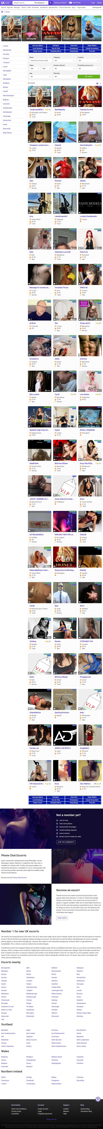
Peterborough (31, 997)
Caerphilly (80, 1057)
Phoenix (58, 181)
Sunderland (30, 1010)
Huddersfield (56, 987)
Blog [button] (73, 7)
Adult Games (7, 133)
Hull (78, 987)
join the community (66, 842)
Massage (17, 7)
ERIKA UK (84, 288)
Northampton (7, 112)
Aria (31, 216)
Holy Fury (84, 252)
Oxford (3, 997)
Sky (56, 323)
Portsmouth (5, 1000)
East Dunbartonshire (8, 1033)
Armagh (29, 1077)
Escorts (3, 7)
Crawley (4, 981)
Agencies (10, 7)
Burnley (3, 974)
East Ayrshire (81, 1030)
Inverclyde (55, 1037)
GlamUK (83, 535)
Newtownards (56, 1084)
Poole (79, 997)
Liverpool (6, 62)
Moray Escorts (31, 1040)
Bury (78, 974)
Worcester (55, 1016)
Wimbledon (30, 1016)
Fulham (28, 984)
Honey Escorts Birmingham (66, 570)
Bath (27, 968)
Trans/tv (24, 7)
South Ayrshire (82, 1043)
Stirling (28, 1046)
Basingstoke (5, 968)
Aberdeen (4, 1030)
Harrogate (80, 984)
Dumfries (55, 1030)
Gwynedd (80, 1060)
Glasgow (6, 58)
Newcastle (6, 129)
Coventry (6, 54)
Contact (66, 1109)
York (2, 1019)
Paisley (4, 1043)
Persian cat (34, 748)
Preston (29, 1000)
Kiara (82, 499)
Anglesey (4, 1057)
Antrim (3, 1077)
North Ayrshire (57, 1040)
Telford (79, 1010)
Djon (56, 606)
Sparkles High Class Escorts (41, 430)
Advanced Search (60, 3)
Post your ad (97, 7)
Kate (31, 252)
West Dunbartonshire (59, 1046)
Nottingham (7, 79)
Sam (31, 181)
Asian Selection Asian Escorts (67, 499)
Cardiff (5, 91)
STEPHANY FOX (86, 641)
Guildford (55, 984)
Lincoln (79, 990)
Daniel (57, 430)
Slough (28, 1003)
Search (90, 76)
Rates (32, 65)
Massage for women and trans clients (45, 288)
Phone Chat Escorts (20, 878)
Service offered (59, 65)
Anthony (83, 359)
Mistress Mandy (61, 677)
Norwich (79, 994)
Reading (54, 1000)
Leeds (5, 67)
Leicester (6, 104)
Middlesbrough (31, 994)
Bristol (28, 974)
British (54, 974)
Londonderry (30, 1084)
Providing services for (85, 65)
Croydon (29, 981)
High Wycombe (31, 987)
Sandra (83, 181)
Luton (5, 75)
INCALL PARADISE (87, 430)
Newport (4, 1063)
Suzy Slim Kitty (86, 463)
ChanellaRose (35, 713)
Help (65, 1114)
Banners (66, 1111)
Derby (5, 124)
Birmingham (7, 71)
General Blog (85, 1109)
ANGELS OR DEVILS (63, 748)
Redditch (80, 1000)
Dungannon (55, 1080)
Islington (29, 990)
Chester (54, 977)
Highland (29, 1037)
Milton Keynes (57, 994)
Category (57, 57)
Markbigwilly (60, 110)
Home (7, 12)
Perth (28, 1043)
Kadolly (83, 570)
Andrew (33, 323)
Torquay (4, 1013)
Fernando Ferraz (61, 288)
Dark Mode (77, 3)
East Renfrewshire (58, 1033)
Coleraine (80, 1077)
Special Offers (53, 7)
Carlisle (4, 977)
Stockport (80, 1006)
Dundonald (30, 1080)
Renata (57, 641)
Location (81, 57)
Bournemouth (56, 971)
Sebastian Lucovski (63, 252)
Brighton (6, 100)
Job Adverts (44, 7)
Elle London (34, 394)
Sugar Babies (81, 7)
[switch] (70, 3)
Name (32, 57)
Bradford (80, 971)
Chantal (58, 145)
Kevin (32, 677)
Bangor (54, 1077)
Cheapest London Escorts (40, 145)
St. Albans (29, 1006)
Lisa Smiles (84, 394)
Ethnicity (57, 73)
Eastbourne (81, 981)
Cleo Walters (85, 784)
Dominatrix (35, 7)
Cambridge (7, 116)
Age (31, 73)
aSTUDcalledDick (36, 535)
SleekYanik (34, 463)
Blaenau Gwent (57, 1057)
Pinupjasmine (85, 677)
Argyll (28, 1030)
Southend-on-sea (7, 1006)
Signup (99, 3)
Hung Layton (85, 323)
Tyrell (57, 394)
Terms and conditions (18, 1109)
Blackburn (4, 971)
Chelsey (33, 641)
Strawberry (34, 359)
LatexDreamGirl (61, 216)
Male (29, 7)
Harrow (3, 987)
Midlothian (5, 1040)
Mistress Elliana (61, 463)
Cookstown (5, 1080)
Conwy (3, 1060)
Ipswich (4, 990)
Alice (82, 606)
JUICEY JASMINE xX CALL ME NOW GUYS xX (47, 499)
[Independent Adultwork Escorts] (5, 3)
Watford (54, 1013)
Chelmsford (7, 120)
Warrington (30, 1013)
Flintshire (55, 1060)
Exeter (3, 984)
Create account (43, 1109)
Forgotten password (45, 1114)
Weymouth (5, 1016)
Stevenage (55, 1006)
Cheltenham (30, 977)
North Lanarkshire (83, 1040)
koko (82, 713)
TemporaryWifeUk (37, 110)
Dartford (54, 981)
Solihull (54, 1003)
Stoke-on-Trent (6, 1010)
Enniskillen (80, 1080)
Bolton (28, 971)
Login (93, 3)
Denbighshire (31, 1060)
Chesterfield (81, 977)
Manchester (7, 50)
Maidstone (5, 994)
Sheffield (6, 83)
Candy (32, 606)
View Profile (11, 38)
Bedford (54, 968)
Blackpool (80, 968)
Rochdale (4, 1003)
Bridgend (29, 1057)
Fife (2, 1037)
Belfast (5, 87)
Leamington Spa (57, 990)
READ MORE (62, 918)
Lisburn (3, 1084)
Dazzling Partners (62, 713)
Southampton (7, 108)
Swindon (55, 1010)
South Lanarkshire (7, 1046)
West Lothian (81, 1046)
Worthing (80, 1016)
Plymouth (55, 997)
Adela (57, 359)
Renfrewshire (56, 1043)
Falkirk (79, 1033)
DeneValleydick (86, 145)
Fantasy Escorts (86, 110)
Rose (57, 784)
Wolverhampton (8, 95)
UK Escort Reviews (65, 7)
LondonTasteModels (88, 216)
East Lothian (30, 1033)
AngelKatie (84, 748)
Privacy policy (16, 1111)
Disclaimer (15, 1114)
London (5, 46)
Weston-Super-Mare (84, 1013)
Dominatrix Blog (86, 1111)
